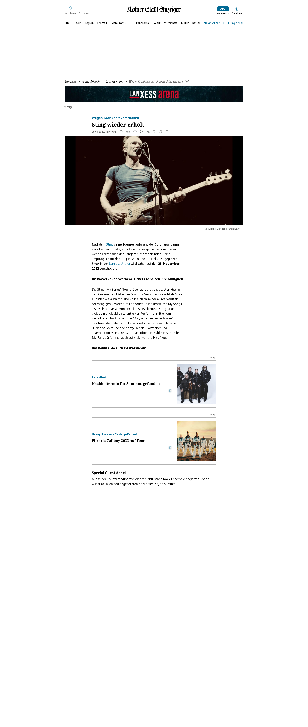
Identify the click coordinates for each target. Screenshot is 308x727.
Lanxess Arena (114, 81)
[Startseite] (154, 9)
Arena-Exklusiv (91, 81)
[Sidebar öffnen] (68, 23)
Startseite (70, 81)
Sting (110, 244)
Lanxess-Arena (119, 263)
